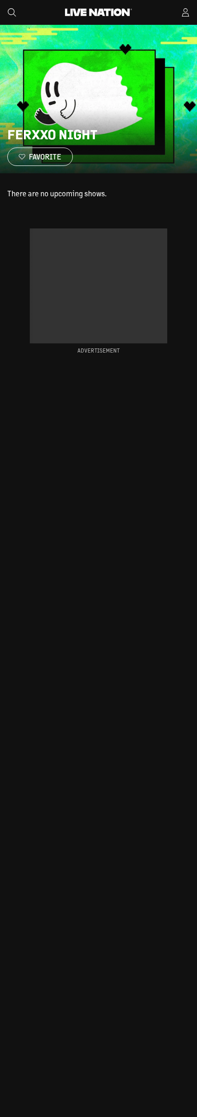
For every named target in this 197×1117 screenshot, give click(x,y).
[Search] (12, 12)
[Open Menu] (185, 12)
